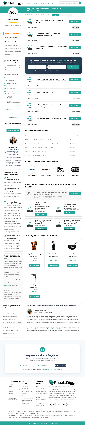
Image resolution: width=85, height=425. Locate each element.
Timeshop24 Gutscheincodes (10, 311)
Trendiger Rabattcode (41, 389)
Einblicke (10, 393)
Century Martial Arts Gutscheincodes (12, 327)
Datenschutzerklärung (61, 70)
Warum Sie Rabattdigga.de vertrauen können (62, 328)
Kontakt (10, 386)
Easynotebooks (26, 395)
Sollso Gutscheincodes (8, 333)
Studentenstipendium (41, 393)
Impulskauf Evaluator (41, 399)
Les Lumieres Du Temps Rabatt (71, 209)
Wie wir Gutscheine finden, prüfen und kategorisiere (27, 402)
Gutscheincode (32, 176)
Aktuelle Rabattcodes (41, 391)
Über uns (10, 384)
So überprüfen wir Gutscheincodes (35, 328)
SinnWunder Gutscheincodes (10, 316)
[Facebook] (50, 404)
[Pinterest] (54, 404)
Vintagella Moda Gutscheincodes (11, 330)
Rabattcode (60, 176)
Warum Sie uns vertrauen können (12, 398)
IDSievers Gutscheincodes (9, 325)
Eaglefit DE (25, 393)
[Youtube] (59, 404)
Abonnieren (74, 66)
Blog (53, 3)
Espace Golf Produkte (11, 37)
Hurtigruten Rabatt (40, 225)
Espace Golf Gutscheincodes (13, 33)
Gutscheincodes (44, 3)
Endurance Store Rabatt (41, 211)
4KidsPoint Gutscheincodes (9, 336)
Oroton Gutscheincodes (9, 313)
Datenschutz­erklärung (14, 389)
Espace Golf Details (10, 30)
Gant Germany (25, 386)
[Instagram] (67, 404)
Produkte (35, 3)
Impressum (11, 396)
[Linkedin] (63, 404)
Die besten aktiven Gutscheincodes (40, 402)
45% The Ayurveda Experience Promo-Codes (13, 124)
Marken (29, 3)
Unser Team (11, 402)
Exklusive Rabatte (40, 405)
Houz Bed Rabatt (68, 225)
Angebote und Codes (27, 398)
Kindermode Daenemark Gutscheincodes (13, 322)
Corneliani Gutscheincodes (9, 319)
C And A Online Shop (27, 391)
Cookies (10, 391)
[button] (80, 3)
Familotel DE (25, 389)
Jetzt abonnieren (61, 365)
